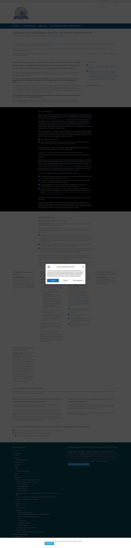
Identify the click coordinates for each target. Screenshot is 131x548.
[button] (83, 267)
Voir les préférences (78, 280)
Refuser (65, 280)
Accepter (53, 280)
